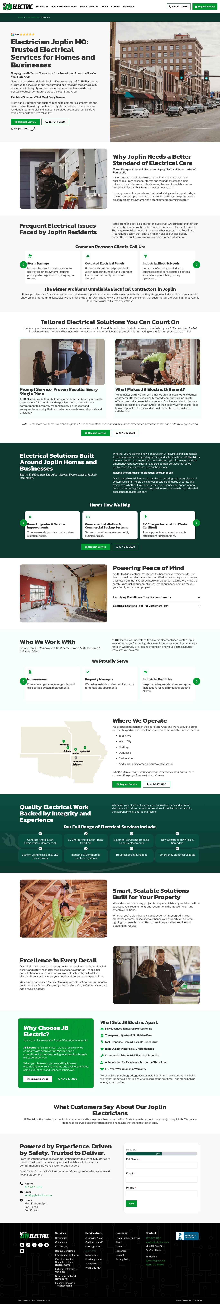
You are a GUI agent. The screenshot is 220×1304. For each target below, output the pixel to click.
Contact (119, 1255)
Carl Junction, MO (94, 1242)
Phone (29, 1183)
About (118, 1242)
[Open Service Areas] (97, 6)
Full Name (132, 1159)
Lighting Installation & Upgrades (66, 1270)
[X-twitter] (40, 1245)
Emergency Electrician (67, 1255)
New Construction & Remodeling (65, 1277)
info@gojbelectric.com (38, 1195)
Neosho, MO (91, 1255)
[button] (23, 264)
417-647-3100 (33, 1187)
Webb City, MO (93, 1267)
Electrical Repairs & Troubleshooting (65, 1284)
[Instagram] (28, 1245)
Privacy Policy (122, 1259)
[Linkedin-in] (46, 1245)
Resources (120, 1250)
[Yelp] (34, 1245)
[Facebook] (22, 1245)
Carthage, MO (92, 1246)
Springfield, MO (93, 1263)
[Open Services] (47, 6)
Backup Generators (65, 1250)
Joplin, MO (90, 1250)
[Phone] (21, 1183)
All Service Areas (94, 1238)
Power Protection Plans (127, 1238)
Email (28, 1192)
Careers (119, 1246)
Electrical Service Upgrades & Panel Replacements (64, 1262)
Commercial (61, 1242)
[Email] (21, 1191)
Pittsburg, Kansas (94, 1259)
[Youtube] (22, 1251)
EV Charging (61, 1246)
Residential (61, 1238)
